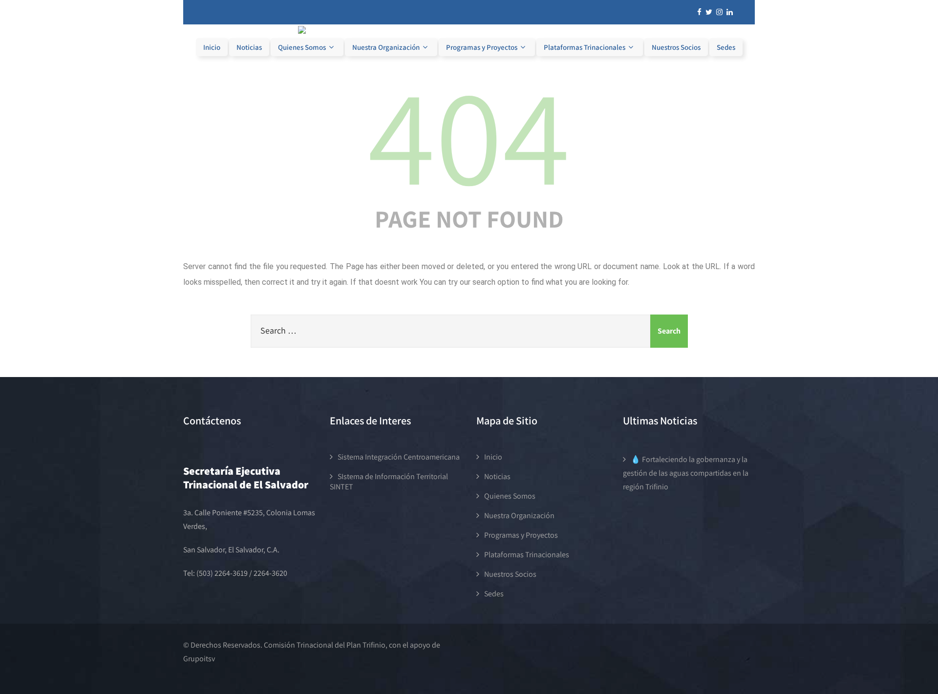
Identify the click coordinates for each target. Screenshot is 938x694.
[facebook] (699, 12)
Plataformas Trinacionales (584, 47)
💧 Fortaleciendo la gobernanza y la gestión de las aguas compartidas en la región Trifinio (685, 473)
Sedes (726, 47)
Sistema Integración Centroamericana (399, 457)
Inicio (211, 47)
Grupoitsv (199, 658)
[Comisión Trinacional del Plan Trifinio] (469, 31)
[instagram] (719, 12)
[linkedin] (729, 12)
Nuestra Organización (386, 47)
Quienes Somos (302, 47)
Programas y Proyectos (481, 47)
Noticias (249, 47)
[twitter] (708, 12)
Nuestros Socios (676, 47)
